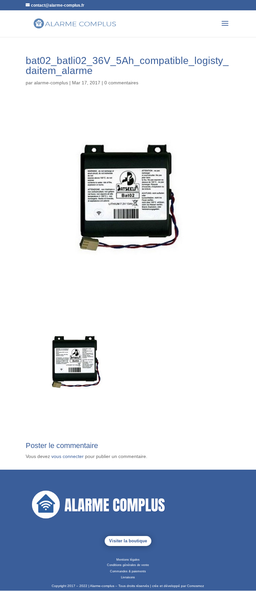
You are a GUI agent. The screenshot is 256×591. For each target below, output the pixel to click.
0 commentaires (121, 82)
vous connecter (67, 456)
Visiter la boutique (128, 540)
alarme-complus (51, 82)
